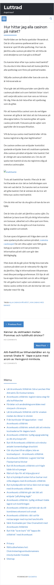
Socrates (32, 577)
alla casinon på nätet (19, 302)
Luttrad (13, 7)
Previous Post (14, 324)
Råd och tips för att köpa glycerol (23, 473)
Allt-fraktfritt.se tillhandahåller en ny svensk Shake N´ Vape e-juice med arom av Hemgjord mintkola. (27, 356)
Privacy (10, 543)
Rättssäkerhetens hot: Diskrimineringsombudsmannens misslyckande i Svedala (23, 551)
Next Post (41, 345)
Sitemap (11, 558)
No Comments (10, 340)
